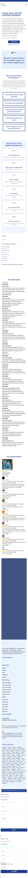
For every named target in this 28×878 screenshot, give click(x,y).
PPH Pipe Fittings (5, 258)
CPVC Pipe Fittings (5, 254)
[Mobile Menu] (26, 4)
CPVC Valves (4, 256)
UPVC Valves (4, 252)
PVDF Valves (4, 248)
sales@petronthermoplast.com (7, 802)
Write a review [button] (5, 474)
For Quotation (5, 718)
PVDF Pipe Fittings (5, 247)
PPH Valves (3, 260)
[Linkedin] (11, 661)
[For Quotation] (2, 716)
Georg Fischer (13, 36)
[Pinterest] (23, 661)
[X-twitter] (19, 661)
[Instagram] (15, 661)
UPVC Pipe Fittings (5, 250)
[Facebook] (3, 661)
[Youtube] (7, 661)
